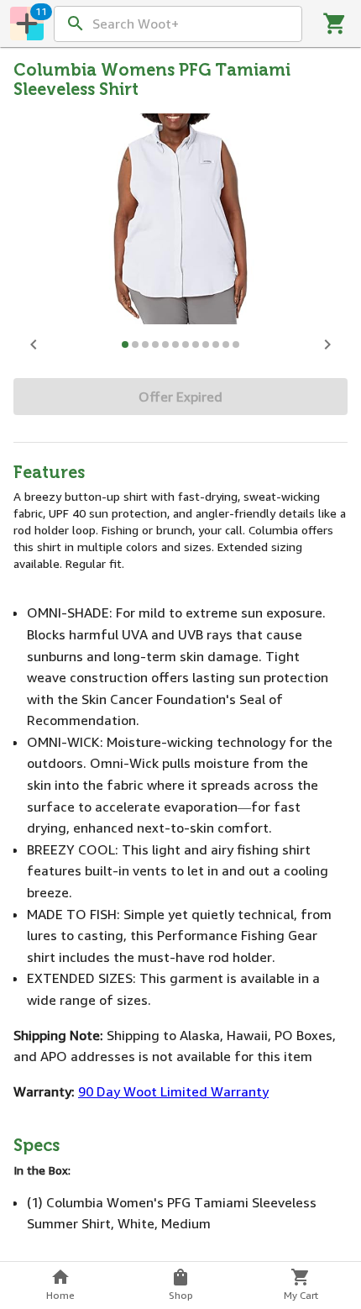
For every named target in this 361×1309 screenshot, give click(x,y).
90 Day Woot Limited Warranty (173, 1091)
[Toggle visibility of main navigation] (27, 23)
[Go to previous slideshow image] (33, 344)
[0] (335, 23)
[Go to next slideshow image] (327, 344)
